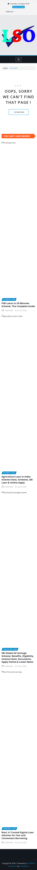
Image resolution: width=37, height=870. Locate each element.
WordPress (31, 863)
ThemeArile (24, 866)
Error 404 (13, 68)
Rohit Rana (9, 310)
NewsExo (13, 866)
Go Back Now (19, 112)
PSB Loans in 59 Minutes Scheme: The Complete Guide (18, 305)
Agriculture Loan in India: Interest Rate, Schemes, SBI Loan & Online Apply (17, 479)
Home (5, 68)
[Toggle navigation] (18, 59)
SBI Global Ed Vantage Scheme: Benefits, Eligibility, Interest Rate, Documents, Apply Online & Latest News (18, 657)
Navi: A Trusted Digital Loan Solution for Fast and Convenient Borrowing (18, 835)
